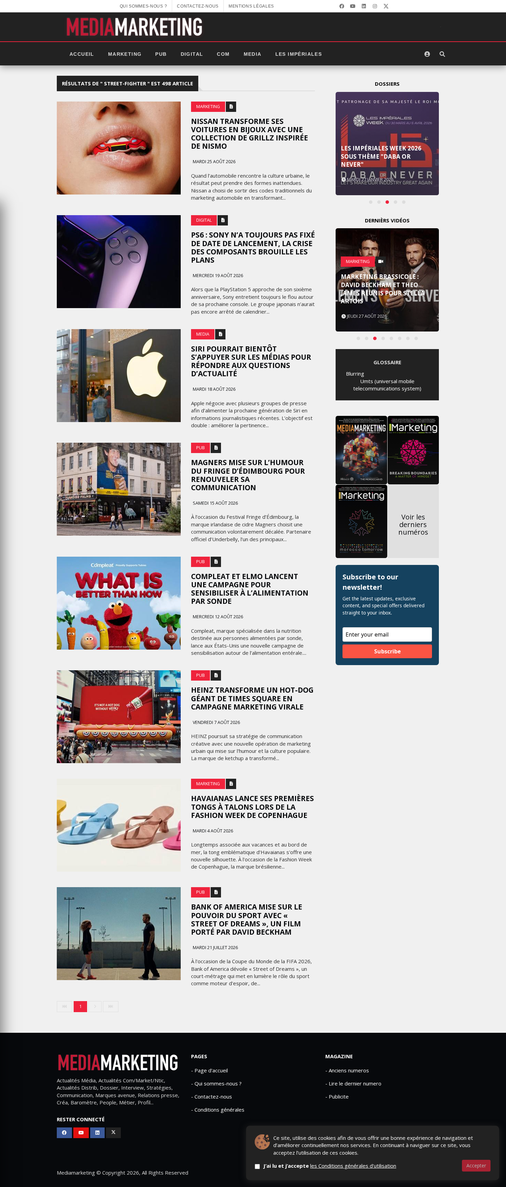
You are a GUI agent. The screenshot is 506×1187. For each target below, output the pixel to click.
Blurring (355, 373)
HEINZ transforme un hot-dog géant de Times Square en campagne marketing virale (252, 698)
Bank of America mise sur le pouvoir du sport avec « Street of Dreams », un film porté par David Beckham (246, 919)
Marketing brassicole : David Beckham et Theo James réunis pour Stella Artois (383, 289)
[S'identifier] (427, 54)
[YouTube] (353, 6)
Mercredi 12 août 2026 (217, 617)
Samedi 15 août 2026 (215, 503)
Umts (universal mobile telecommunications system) (387, 385)
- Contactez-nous (211, 1096)
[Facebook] (342, 6)
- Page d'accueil (209, 1070)
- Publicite (337, 1096)
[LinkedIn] (364, 6)
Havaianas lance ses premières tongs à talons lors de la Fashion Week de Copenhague (252, 807)
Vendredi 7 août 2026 (216, 722)
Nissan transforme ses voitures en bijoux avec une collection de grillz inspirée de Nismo (249, 133)
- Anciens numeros (347, 1070)
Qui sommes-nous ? (143, 6)
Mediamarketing (76, 1172)
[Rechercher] (442, 54)
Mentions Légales (251, 6)
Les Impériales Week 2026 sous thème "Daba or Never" (381, 156)
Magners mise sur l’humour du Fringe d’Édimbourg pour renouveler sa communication (248, 475)
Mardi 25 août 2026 (213, 162)
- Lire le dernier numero (353, 1083)
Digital (192, 54)
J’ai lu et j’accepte (329, 1165)
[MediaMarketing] (135, 27)
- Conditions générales (217, 1109)
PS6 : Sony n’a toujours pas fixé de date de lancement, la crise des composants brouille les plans (253, 247)
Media (253, 54)
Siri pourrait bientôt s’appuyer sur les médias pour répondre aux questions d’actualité (251, 361)
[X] (386, 6)
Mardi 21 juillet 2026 (215, 947)
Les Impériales (298, 54)
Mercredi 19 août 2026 (217, 276)
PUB (161, 54)
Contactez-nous (198, 6)
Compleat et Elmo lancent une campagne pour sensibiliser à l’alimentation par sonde (249, 588)
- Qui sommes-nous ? (216, 1083)
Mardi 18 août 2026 (213, 389)
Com (223, 54)
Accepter (476, 1165)
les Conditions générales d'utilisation (353, 1165)
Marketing (125, 54)
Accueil (82, 54)
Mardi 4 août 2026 (212, 831)
